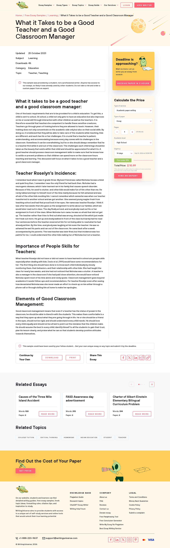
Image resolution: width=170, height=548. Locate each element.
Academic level (119, 138)
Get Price (25, 471)
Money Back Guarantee (138, 501)
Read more (48, 414)
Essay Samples (45, 5)
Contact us (104, 509)
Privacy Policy (134, 509)
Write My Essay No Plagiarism (111, 525)
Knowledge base (80, 493)
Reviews (103, 505)
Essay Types (62, 5)
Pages (116, 127)
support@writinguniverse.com (61, 538)
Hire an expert (128, 176)
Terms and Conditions (138, 497)
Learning (32, 58)
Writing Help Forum (77, 509)
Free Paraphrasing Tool (109, 517)
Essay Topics (78, 5)
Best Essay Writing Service (110, 528)
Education (33, 68)
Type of (119, 117)
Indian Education (88, 437)
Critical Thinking (49, 437)
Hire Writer (144, 5)
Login (126, 5)
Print (72, 357)
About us (103, 497)
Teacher (32, 73)
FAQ (101, 501)
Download (52, 357)
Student (108, 437)
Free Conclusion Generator (111, 521)
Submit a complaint (137, 513)
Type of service (120, 106)
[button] (138, 384)
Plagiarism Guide (76, 497)
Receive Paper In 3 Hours (133, 83)
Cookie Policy (134, 505)
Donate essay (105, 513)
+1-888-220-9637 (28, 538)
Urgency (117, 149)
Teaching (43, 73)
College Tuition (26, 437)
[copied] (148, 357)
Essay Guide (93, 5)
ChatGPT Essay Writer (79, 505)
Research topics (76, 501)
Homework (69, 437)
